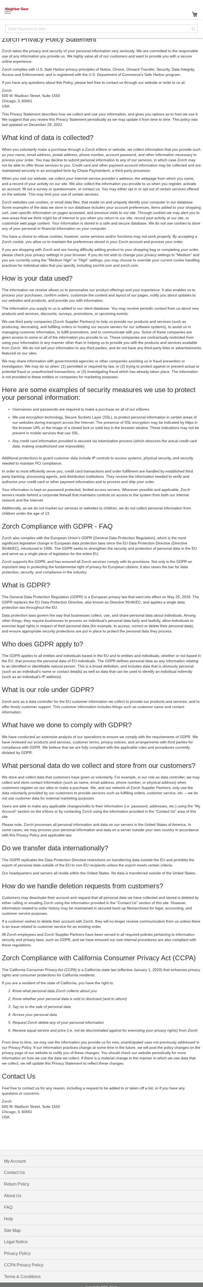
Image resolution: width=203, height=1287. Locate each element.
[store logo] (22, 9)
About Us (12, 1195)
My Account (15, 1161)
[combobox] (101, 29)
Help (8, 1219)
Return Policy (16, 1184)
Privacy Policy (17, 1253)
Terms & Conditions (22, 1276)
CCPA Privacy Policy (23, 1265)
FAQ (8, 1207)
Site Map (12, 1230)
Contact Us (14, 1172)
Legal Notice (16, 1242)
